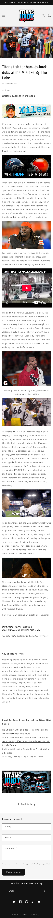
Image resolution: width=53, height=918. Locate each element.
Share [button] (8, 90)
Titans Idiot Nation (22, 914)
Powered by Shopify (35, 914)
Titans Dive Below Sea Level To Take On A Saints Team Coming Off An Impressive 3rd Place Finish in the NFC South (26, 741)
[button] (3, 15)
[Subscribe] (44, 891)
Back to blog (28, 804)
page (37, 698)
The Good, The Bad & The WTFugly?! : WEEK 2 (23, 756)
